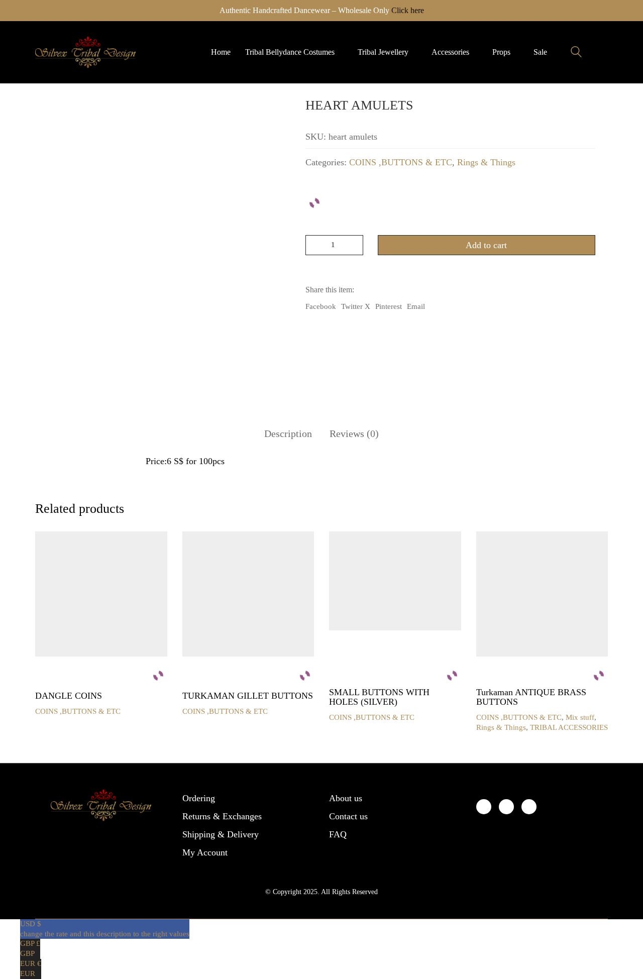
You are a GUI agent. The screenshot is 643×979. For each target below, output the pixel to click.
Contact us (348, 816)
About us (345, 798)
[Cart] (602, 52)
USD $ (104, 929)
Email (416, 306)
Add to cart (486, 245)
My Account (205, 852)
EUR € (30, 968)
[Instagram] (529, 806)
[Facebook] (483, 806)
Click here (407, 10)
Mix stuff (580, 717)
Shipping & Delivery (220, 834)
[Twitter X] (506, 806)
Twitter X (355, 306)
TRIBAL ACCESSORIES (569, 727)
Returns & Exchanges (222, 816)
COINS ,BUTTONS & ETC (400, 162)
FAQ (338, 834)
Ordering (198, 798)
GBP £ (30, 948)
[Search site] (576, 53)
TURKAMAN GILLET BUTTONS (247, 696)
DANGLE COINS (68, 696)
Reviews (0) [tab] (354, 433)
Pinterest (388, 306)
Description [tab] (288, 433)
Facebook (320, 306)
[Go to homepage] (85, 52)
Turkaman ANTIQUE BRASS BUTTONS (531, 697)
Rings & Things (486, 162)
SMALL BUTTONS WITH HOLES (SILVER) (379, 697)
